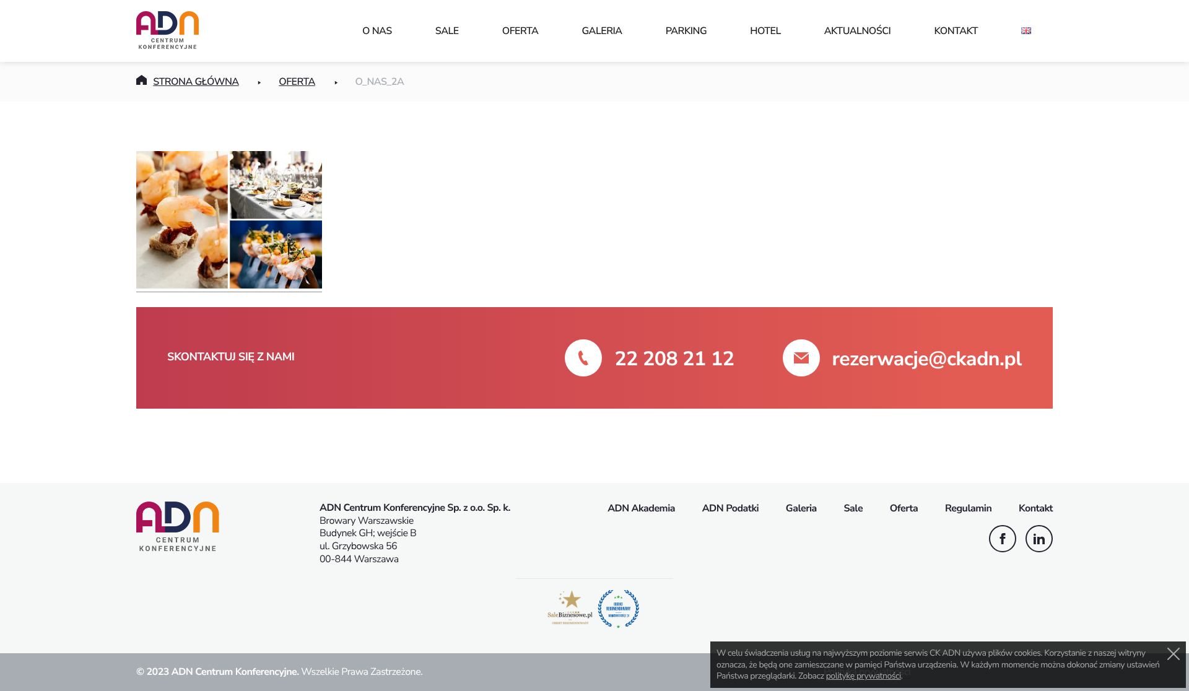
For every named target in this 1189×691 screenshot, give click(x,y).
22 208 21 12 (674, 359)
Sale (447, 31)
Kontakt (956, 31)
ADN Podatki (730, 508)
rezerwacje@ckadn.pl (927, 359)
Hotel (765, 31)
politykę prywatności (863, 676)
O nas (377, 31)
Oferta (520, 31)
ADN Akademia (641, 508)
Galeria (601, 31)
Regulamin (968, 508)
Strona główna (195, 82)
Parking (686, 31)
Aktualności (857, 31)
